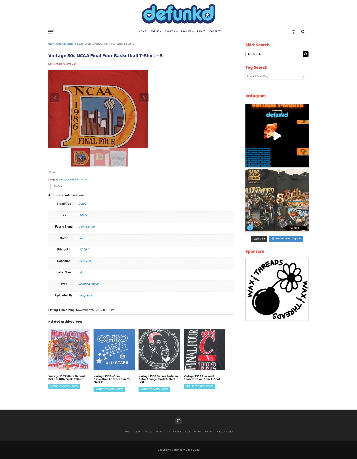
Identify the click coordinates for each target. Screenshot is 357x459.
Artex (82, 204)
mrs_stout (85, 295)
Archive (186, 31)
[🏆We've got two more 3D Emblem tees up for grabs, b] (277, 200)
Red (81, 238)
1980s (83, 215)
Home (142, 31)
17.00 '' (83, 249)
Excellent (85, 261)
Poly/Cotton (86, 226)
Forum (154, 31)
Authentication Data (64, 386)
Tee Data (58, 186)
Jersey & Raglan (89, 284)
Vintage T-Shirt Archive (168, 432)
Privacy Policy (225, 432)
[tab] (58, 186)
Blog (188, 432)
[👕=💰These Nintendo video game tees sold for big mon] (277, 135)
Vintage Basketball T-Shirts (69, 44)
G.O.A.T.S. (170, 31)
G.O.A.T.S (147, 432)
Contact (215, 31)
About (201, 31)
